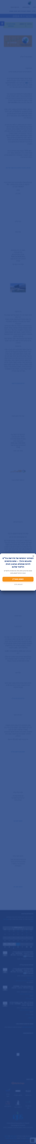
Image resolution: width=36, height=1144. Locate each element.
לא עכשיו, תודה (18, 584)
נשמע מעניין (18, 579)
